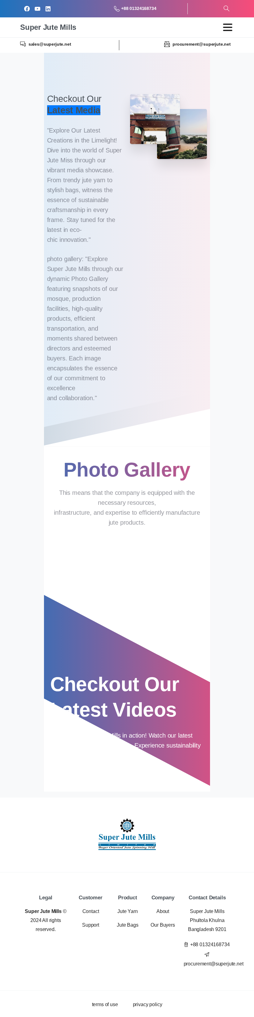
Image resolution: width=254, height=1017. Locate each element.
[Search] (226, 8)
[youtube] (37, 8)
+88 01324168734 (138, 8)
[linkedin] (48, 8)
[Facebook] (27, 8)
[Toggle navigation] (227, 27)
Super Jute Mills (48, 27)
